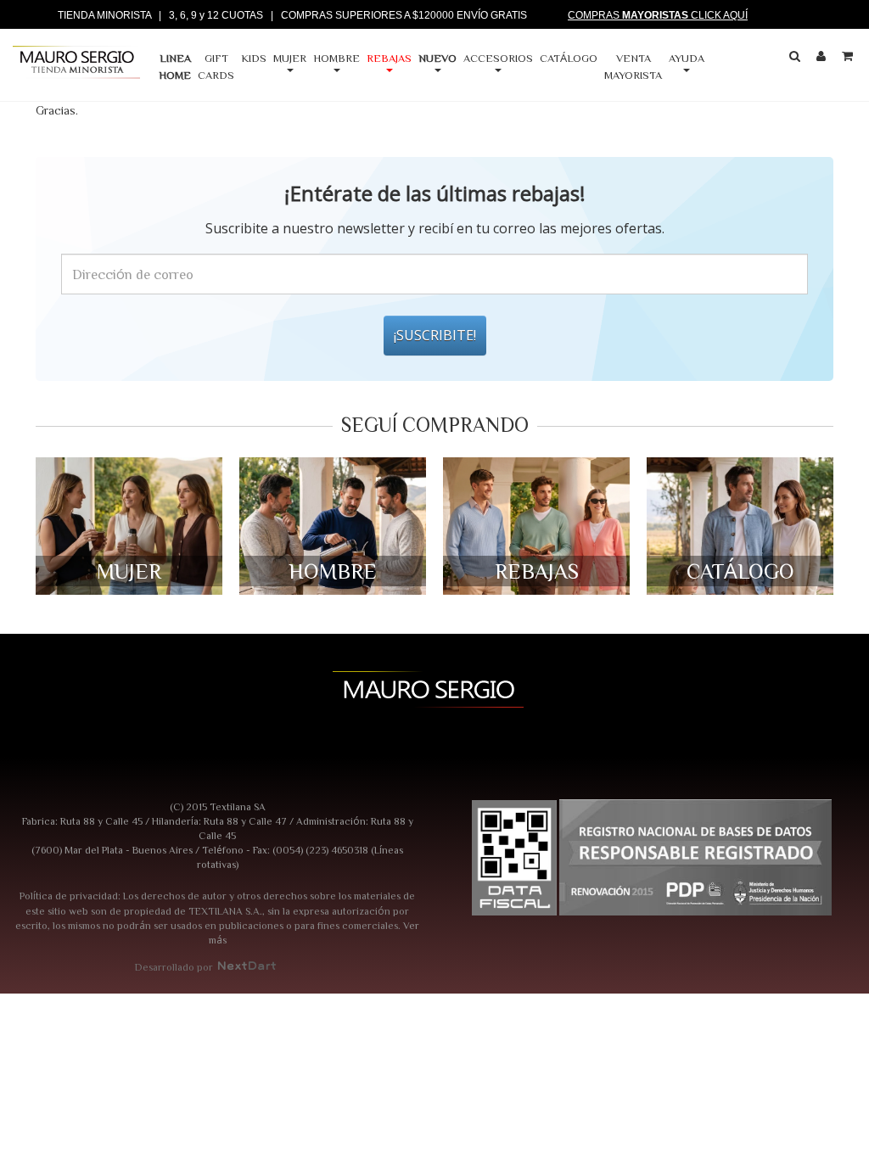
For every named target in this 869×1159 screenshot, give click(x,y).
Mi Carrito (849, 59)
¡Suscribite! (435, 335)
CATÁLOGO (568, 58)
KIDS (253, 58)
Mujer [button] (289, 58)
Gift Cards (216, 67)
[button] (440, 67)
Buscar (796, 59)
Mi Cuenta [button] (823, 59)
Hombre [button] (336, 58)
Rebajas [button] (389, 58)
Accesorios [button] (498, 58)
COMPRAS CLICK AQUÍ (658, 15)
